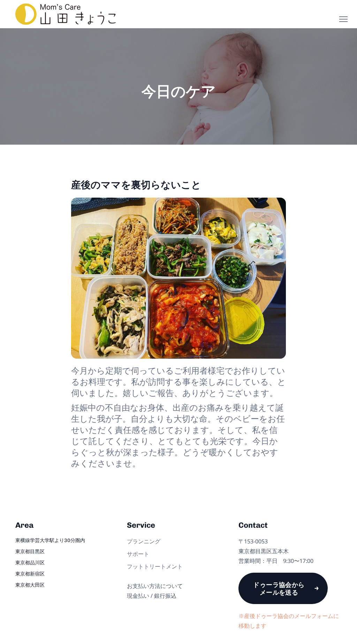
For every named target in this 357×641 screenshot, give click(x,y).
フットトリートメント (155, 566)
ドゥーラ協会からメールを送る (279, 588)
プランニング (143, 541)
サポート (138, 554)
